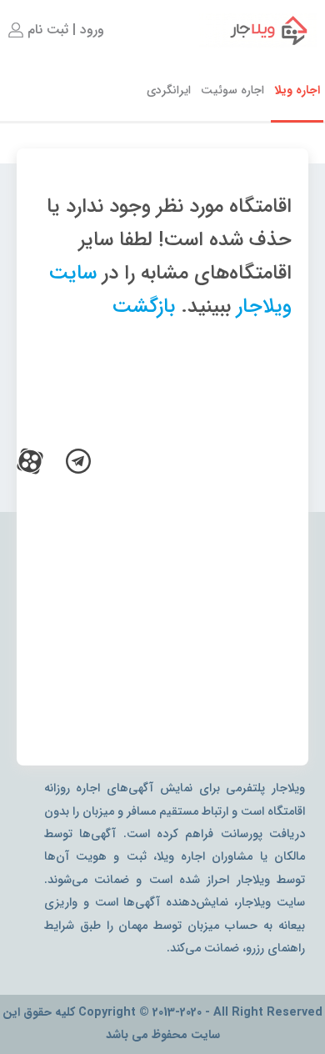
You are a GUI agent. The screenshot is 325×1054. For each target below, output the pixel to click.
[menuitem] (55, 30)
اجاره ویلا (297, 90)
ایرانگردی (169, 90)
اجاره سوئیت (232, 90)
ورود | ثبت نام (63, 29)
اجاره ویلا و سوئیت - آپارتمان (258, 30)
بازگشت (143, 307)
